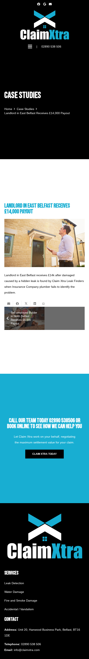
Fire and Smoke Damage (20, 600)
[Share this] (17, 304)
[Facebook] (39, 4)
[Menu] (30, 46)
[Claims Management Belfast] (44, 24)
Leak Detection (14, 583)
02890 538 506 (31, 644)
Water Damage (14, 591)
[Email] (50, 4)
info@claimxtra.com (27, 650)
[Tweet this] (26, 304)
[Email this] (8, 304)
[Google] (44, 4)
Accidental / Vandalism (19, 609)
